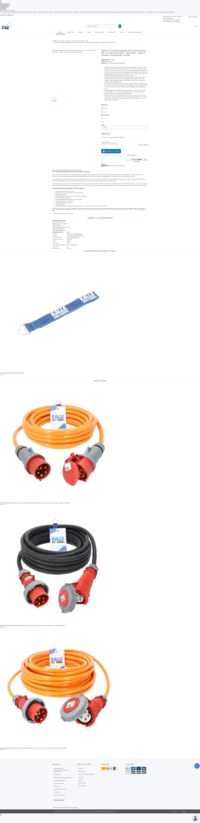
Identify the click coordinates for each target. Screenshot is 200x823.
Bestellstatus (57, 774)
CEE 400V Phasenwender (73, 237)
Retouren (80, 768)
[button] (191, 26)
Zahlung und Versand (59, 795)
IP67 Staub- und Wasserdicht (74, 234)
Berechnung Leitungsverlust (135, 32)
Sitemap (80, 780)
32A (68, 243)
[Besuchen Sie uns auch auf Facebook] (53, 802)
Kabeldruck (80, 32)
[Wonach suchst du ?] (120, 26)
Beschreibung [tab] (56, 170)
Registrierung (57, 786)
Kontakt (122, 32)
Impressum (3, 15)
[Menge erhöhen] (122, 155)
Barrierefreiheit (82, 786)
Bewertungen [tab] (63, 170)
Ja (101, 118)
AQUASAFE (126, 72)
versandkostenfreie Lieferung (117, 137)
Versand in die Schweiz (60, 789)
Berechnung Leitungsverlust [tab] (74, 170)
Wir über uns (57, 792)
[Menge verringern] (102, 155)
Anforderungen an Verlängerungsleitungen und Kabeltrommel (61, 770)
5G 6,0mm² (104, 112)
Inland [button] (116, 143)
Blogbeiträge (70, 32)
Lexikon (89, 32)
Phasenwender (108, 73)
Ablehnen (3, 8)
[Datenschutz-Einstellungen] (0, 1)
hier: (53, 210)
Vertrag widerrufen (59, 800)
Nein (102, 122)
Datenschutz (10, 15)
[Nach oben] (0, 814)
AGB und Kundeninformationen (86, 774)
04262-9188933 (178, 16)
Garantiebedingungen (59, 780)
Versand (76, 807)
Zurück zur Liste (56, 40)
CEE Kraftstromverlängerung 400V (116, 63)
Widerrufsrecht (82, 783)
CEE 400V (69, 239)
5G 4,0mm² (104, 108)
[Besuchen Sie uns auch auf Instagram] (53, 804)
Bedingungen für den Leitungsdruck (63, 777)
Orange (69, 241)
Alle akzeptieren (5, 4)
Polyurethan (68, 209)
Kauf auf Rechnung (168, 18)
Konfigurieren (4, 6)
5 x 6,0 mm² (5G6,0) (72, 244)
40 (67, 246)
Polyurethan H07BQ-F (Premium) (75, 235)
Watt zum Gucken (99, 32)
